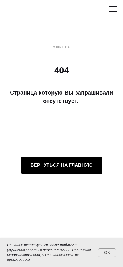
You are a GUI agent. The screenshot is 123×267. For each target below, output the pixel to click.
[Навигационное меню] (113, 9)
